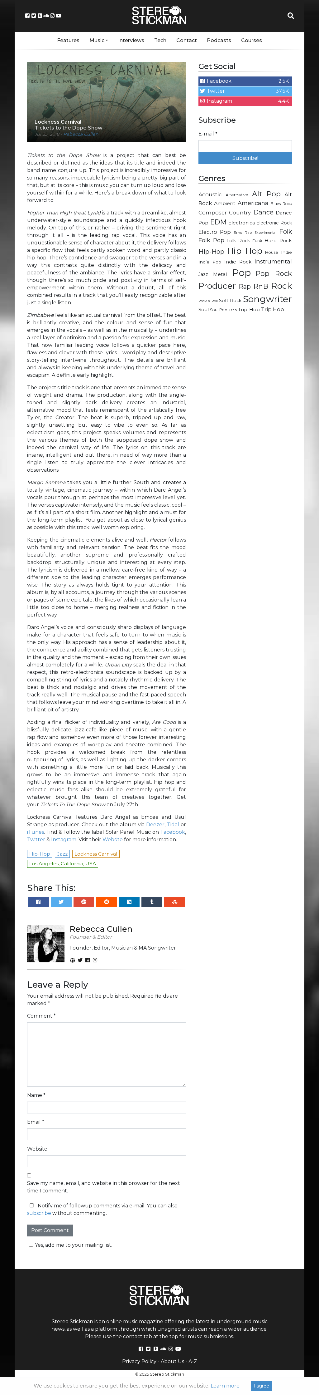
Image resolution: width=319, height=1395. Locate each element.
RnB (260, 286)
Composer (212, 212)
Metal (220, 274)
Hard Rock (278, 240)
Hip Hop (244, 251)
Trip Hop (272, 309)
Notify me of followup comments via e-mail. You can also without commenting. (102, 1209)
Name (36, 1095)
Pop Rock (274, 273)
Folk (285, 231)
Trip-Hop (249, 309)
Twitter (36, 839)
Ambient (225, 203)
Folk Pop (211, 240)
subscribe (39, 1213)
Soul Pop (218, 309)
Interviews (131, 40)
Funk (257, 240)
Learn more (225, 1386)
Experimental (265, 233)
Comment (41, 1016)
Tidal (173, 825)
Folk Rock (238, 240)
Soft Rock (230, 300)
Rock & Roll (208, 301)
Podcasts (219, 40)
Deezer (155, 825)
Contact (186, 40)
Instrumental (273, 261)
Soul (203, 309)
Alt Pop (266, 193)
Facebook (172, 832)
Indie (286, 252)
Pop (241, 272)
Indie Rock (237, 262)
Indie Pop (209, 261)
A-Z (192, 1361)
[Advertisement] (245, 362)
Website (112, 839)
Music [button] (96, 40)
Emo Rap (243, 232)
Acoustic (210, 194)
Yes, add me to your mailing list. (73, 1245)
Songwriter (267, 298)
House (271, 252)
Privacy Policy (139, 1361)
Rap (245, 286)
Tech (160, 40)
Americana (253, 203)
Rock (281, 286)
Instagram (63, 839)
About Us (172, 1361)
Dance (263, 212)
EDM (218, 222)
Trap (233, 310)
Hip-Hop (211, 251)
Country (240, 212)
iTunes (35, 832)
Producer (217, 286)
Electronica (241, 223)
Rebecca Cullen (80, 134)
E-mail (207, 134)
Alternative (237, 194)
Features (68, 40)
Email (35, 1122)
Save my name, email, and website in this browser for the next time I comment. (103, 1187)
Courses (251, 40)
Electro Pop (214, 232)
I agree (261, 1386)
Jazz (203, 274)
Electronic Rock (274, 223)
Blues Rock (281, 203)
